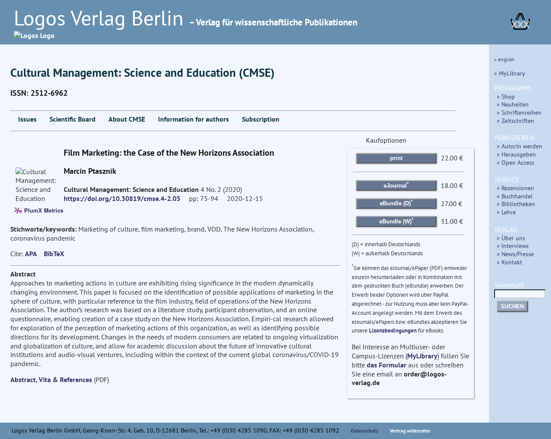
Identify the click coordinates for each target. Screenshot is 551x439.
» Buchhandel (514, 196)
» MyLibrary (509, 73)
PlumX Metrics (43, 210)
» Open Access (515, 162)
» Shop (506, 96)
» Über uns (511, 238)
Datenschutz (364, 430)
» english (504, 59)
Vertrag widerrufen (410, 430)
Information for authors (193, 119)
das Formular (386, 365)
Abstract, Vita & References (51, 379)
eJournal (396, 184)
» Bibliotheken (516, 204)
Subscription (260, 119)
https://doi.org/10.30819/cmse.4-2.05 (122, 198)
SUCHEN (512, 306)
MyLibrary (422, 355)
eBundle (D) (396, 203)
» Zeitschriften (515, 120)
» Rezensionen (515, 188)
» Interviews (513, 245)
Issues (27, 119)
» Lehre (506, 212)
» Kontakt (509, 262)
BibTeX (54, 253)
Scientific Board (73, 119)
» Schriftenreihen (519, 112)
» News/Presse (515, 254)
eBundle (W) (396, 221)
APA (31, 253)
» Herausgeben (516, 154)
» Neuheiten (513, 104)
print (396, 158)
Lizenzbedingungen (393, 330)
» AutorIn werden (519, 146)
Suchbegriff (509, 285)
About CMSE (126, 119)
